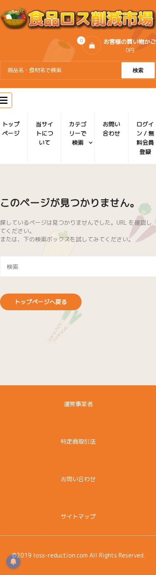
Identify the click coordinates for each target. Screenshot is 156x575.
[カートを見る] (91, 45)
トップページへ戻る (41, 302)
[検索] (138, 70)
